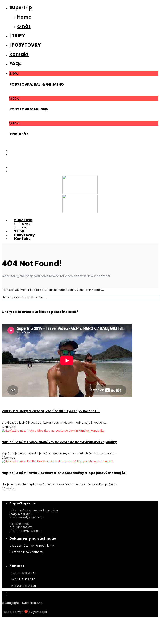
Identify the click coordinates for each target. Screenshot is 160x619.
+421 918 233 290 (23, 579)
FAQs (15, 63)
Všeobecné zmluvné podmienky (32, 545)
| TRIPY (17, 35)
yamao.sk (40, 612)
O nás (24, 26)
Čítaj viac (8, 427)
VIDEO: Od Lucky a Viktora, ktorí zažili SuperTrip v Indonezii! (51, 411)
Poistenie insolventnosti (26, 552)
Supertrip (20, 7)
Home (24, 17)
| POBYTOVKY (25, 45)
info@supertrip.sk (24, 586)
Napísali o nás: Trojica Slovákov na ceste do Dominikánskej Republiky (59, 442)
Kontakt (19, 54)
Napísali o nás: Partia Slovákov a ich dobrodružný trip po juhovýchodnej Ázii (65, 473)
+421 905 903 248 (23, 573)
